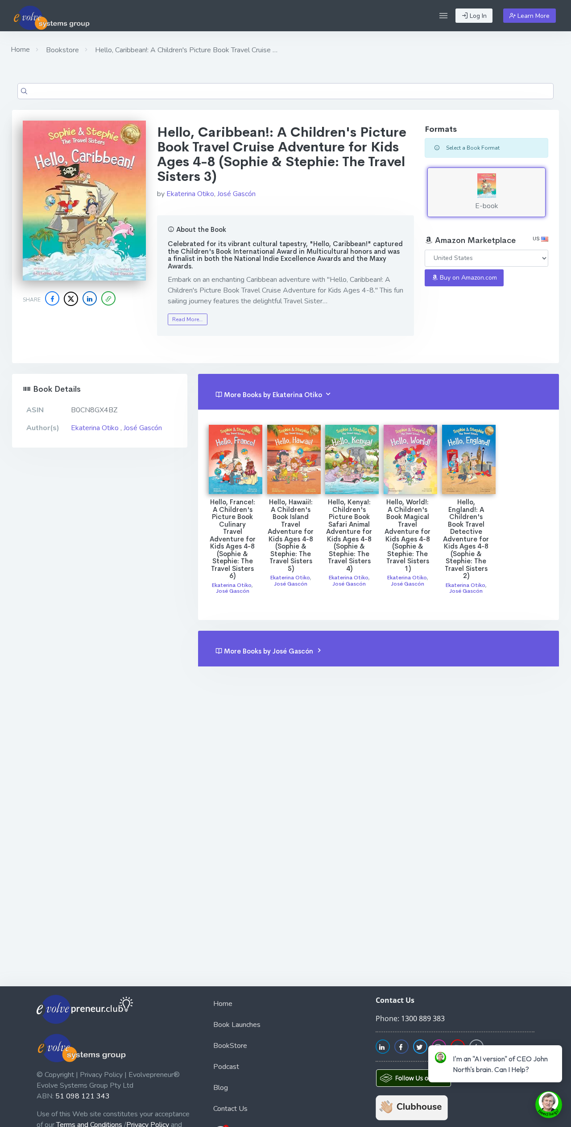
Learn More (533, 16)
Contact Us (230, 1109)
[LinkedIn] (90, 298)
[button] (443, 15)
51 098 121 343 (82, 1096)
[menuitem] (285, 1005)
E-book (486, 206)
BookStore (230, 1046)
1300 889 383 (423, 1018)
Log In (477, 16)
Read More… (187, 319)
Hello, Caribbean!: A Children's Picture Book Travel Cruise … (185, 50)
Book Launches (237, 1025)
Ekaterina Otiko (190, 194)
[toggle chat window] (548, 1104)
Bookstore (61, 50)
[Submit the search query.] (24, 91)
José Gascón (236, 194)
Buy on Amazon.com (467, 277)
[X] (71, 299)
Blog (220, 1088)
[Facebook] (52, 298)
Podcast (226, 1067)
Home (20, 49)
